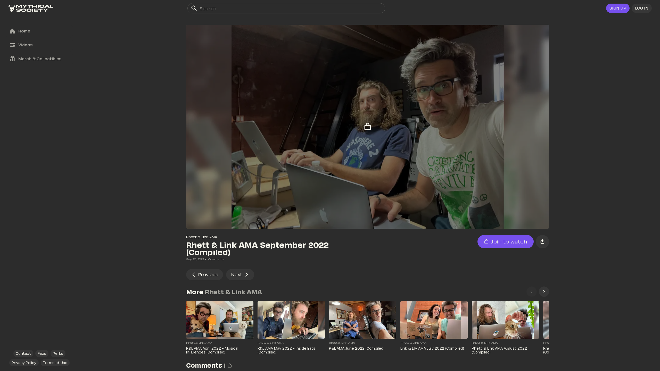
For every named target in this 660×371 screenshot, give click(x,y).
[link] (30, 8)
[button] (642, 8)
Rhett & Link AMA (201, 237)
